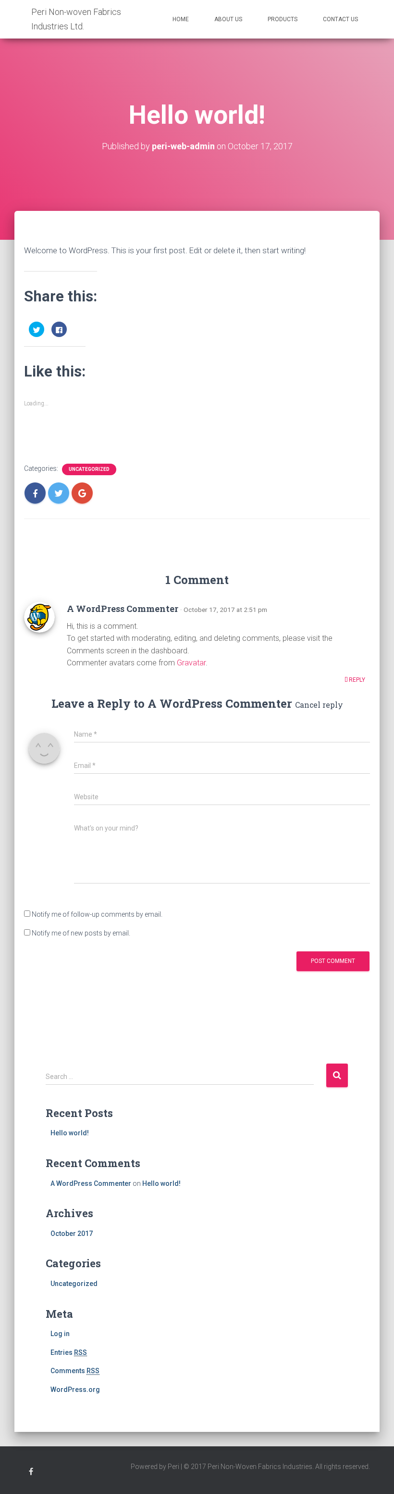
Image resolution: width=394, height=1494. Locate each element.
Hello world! (69, 1133)
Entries (68, 1352)
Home (180, 19)
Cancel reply (319, 705)
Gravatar (191, 662)
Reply (356, 679)
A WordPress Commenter (122, 608)
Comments (74, 1371)
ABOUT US (228, 19)
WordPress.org (75, 1389)
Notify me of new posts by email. (81, 933)
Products (282, 19)
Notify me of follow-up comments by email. (97, 914)
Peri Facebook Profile (31, 1473)
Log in (60, 1334)
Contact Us (340, 19)
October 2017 (71, 1233)
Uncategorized (89, 469)
